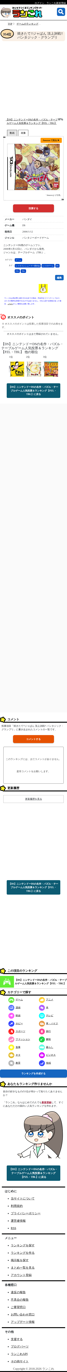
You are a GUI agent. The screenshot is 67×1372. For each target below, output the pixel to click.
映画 (18, 1015)
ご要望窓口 (18, 1307)
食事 (18, 1047)
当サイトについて (23, 1198)
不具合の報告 (20, 1299)
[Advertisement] (33, 79)
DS (57, 266)
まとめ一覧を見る (23, 1267)
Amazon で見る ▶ (51, 140)
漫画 (18, 1007)
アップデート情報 (23, 1321)
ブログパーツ (20, 1346)
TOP (10, 23)
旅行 (48, 1031)
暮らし (49, 1047)
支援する (17, 1339)
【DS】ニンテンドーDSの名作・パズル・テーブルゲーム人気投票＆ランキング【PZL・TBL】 (41, 982)
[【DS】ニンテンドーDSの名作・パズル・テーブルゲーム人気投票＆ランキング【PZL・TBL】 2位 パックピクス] (33, 369)
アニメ (49, 999)
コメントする (33, 739)
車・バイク (52, 1023)
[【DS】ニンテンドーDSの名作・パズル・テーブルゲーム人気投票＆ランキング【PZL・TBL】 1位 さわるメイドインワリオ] (16, 369)
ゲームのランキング (27, 23)
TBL (23, 271)
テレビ (49, 1015)
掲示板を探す (20, 1260)
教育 (18, 1063)
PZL (17, 271)
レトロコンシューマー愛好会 (28, 266)
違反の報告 (18, 1292)
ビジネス (51, 1055)
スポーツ (20, 1031)
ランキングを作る (23, 1252)
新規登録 (46, 1102)
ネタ (18, 1055)
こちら (10, 304)
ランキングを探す (23, 1245)
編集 (59, 277)
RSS (13, 1228)
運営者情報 (18, 1220)
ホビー (19, 1023)
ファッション (23, 1039)
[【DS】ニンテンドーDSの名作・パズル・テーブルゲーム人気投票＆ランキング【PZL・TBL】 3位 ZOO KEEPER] (50, 369)
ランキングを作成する (33, 1073)
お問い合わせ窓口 (23, 1314)
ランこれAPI (19, 1354)
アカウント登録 (21, 1275)
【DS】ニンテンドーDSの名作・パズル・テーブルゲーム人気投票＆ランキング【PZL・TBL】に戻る (33, 391)
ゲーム (18, 260)
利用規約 (17, 1205)
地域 (48, 1063)
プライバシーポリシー (26, 1213)
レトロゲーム (48, 266)
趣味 (48, 1039)
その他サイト (20, 1361)
